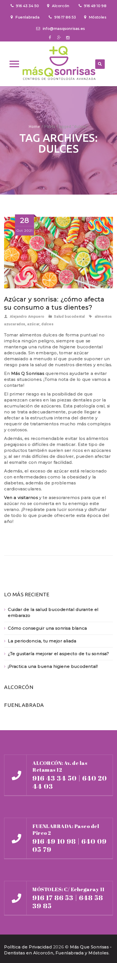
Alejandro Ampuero (27, 316)
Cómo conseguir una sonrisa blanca (47, 628)
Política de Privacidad (28, 946)
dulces (47, 324)
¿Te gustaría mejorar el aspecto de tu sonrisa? (58, 653)
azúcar (33, 324)
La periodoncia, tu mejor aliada (42, 640)
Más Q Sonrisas (27, 373)
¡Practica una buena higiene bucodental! (53, 666)
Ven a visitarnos (21, 497)
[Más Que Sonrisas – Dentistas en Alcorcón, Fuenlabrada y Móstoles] (58, 63)
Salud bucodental (69, 316)
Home (34, 126)
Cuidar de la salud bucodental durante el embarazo (53, 612)
